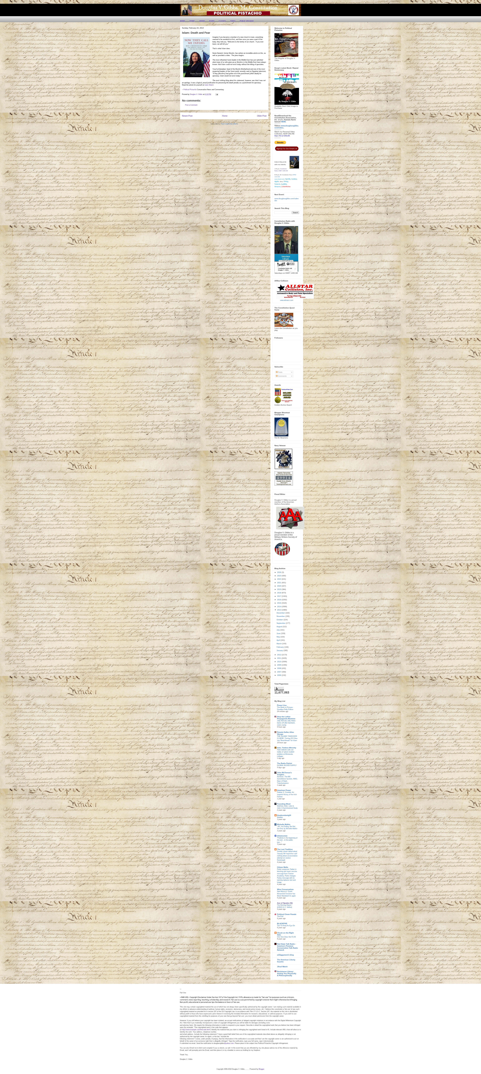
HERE (283, 122)
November (281, 616)
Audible (284, 184)
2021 (279, 583)
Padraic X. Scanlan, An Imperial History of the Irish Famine (287, 794)
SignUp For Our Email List (286, 149)
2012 (279, 655)
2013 (279, 610)
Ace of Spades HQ (285, 903)
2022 (279, 579)
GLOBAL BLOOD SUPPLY (287, 765)
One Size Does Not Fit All (286, 937)
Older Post (261, 116)
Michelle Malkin (283, 824)
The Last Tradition (285, 849)
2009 (279, 665)
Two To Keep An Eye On (286, 926)
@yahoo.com (229, 1043)
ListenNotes (285, 186)
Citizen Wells (282, 867)
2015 (279, 603)
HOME (182, 21)
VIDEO (232, 21)
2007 (279, 672)
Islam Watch (209, 85)
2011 (279, 658)
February (280, 647)
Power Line (282, 705)
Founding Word (283, 804)
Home (224, 116)
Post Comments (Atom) (229, 124)
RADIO (211, 21)
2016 (279, 600)
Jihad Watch (282, 967)
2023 (279, 576)
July (278, 630)
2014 (279, 606)
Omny (286, 181)
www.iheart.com (279, 179)
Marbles (280, 817)
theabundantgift (284, 815)
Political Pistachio (190, 90)
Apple (276, 181)
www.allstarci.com (286, 300)
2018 (279, 593)
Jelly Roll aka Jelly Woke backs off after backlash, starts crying (286, 723)
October (280, 620)
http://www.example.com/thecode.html (196, 1030)
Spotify (287, 179)
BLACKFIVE (282, 924)
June (279, 633)
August (280, 626)
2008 (279, 668)
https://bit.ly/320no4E (282, 136)
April (279, 640)
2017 (279, 596)
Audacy (294, 179)
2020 (279, 586)
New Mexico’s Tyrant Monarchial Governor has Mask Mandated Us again (286, 893)
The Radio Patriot (284, 763)
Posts (279, 372)
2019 (279, 589)
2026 (279, 572)
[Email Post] (216, 94)
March (279, 644)
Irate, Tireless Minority (286, 748)
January (280, 650)
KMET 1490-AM (283, 170)
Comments (282, 376)
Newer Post (187, 116)
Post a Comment (191, 105)
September (281, 623)
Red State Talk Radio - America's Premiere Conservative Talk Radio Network (287, 947)
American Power (284, 790)
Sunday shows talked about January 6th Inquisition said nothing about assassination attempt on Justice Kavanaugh (287, 855)
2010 (279, 662)
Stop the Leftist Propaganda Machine (286, 718)
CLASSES (222, 21)
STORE (192, 21)
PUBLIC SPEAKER (247, 21)
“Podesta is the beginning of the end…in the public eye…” (287, 840)
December (281, 613)
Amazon (277, 186)
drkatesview (282, 836)
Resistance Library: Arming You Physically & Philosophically (286, 973)
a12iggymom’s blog (285, 955)
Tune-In (277, 184)
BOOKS (202, 21)
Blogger (261, 1069)
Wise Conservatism (285, 889)
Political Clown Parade (286, 914)
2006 (279, 675)
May (278, 637)
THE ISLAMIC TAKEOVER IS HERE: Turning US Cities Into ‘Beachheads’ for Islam (287, 738)
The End (280, 916)
